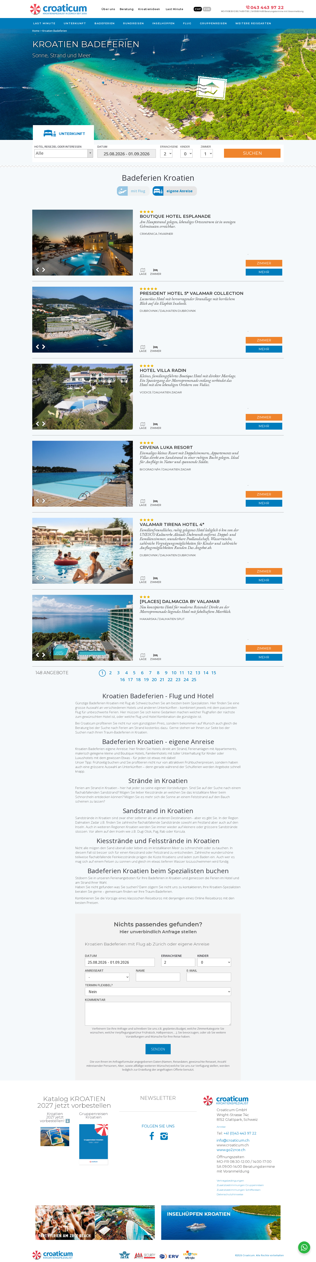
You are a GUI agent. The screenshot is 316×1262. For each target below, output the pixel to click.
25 (194, 679)
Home (36, 31)
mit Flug (138, 191)
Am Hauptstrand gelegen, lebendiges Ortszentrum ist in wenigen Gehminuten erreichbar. (188, 224)
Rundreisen (133, 23)
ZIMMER (264, 263)
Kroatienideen (149, 9)
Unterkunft (75, 23)
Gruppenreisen (213, 23)
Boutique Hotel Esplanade (175, 216)
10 (174, 673)
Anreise (221, 1126)
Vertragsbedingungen (230, 1180)
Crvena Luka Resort (166, 447)
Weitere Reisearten (253, 23)
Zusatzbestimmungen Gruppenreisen (240, 1185)
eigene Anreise (180, 191)
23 (178, 679)
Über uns (108, 9)
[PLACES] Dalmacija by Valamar (180, 601)
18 (138, 679)
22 (170, 679)
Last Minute (174, 9)
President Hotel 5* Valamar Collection (191, 293)
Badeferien (105, 23)
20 (154, 679)
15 (213, 673)
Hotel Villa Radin (163, 370)
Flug (187, 23)
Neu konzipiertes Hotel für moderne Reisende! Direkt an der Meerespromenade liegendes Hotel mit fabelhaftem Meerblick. (185, 609)
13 (197, 673)
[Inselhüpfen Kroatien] (221, 1222)
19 (146, 679)
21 (162, 679)
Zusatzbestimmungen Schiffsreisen (239, 1189)
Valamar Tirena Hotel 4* (172, 524)
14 (205, 673)
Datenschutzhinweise (230, 1194)
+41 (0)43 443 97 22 (240, 1133)
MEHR (264, 272)
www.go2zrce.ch (231, 1150)
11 (181, 673)
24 (186, 679)
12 (189, 673)
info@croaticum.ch (233, 1140)
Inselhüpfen (163, 23)
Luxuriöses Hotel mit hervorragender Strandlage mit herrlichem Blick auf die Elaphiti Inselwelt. (187, 301)
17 (130, 679)
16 (122, 679)
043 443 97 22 (267, 7)
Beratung (127, 9)
